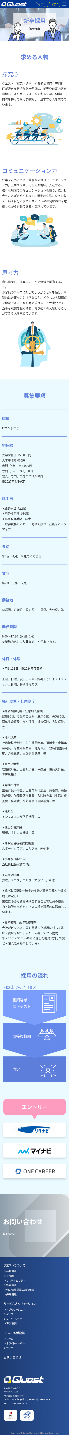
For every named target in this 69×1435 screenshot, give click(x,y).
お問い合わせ (12, 1357)
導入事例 (11, 1323)
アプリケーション (15, 1309)
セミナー (11, 1348)
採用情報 (11, 1294)
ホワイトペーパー (15, 1343)
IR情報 (10, 1276)
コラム (9, 1339)
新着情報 (11, 1285)
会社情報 (11, 1271)
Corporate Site (53, 4)
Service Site (40, 4)
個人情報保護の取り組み (20, 1290)
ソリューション (14, 1319)
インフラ (10, 1314)
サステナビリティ (15, 1280)
